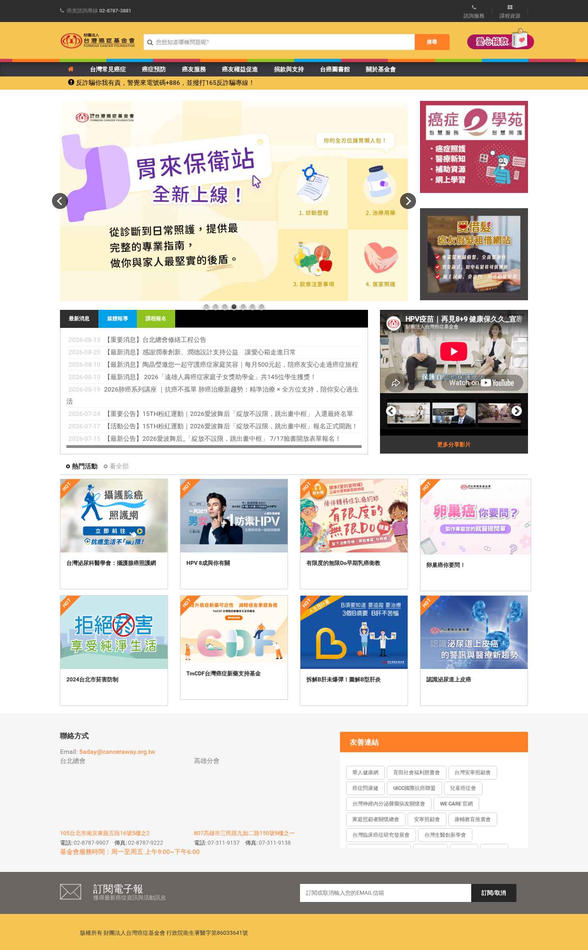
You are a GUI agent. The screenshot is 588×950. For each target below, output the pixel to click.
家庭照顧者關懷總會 (375, 819)
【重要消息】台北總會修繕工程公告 (155, 339)
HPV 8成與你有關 (208, 563)
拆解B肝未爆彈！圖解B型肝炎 (343, 679)
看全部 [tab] (119, 466)
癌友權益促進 (240, 69)
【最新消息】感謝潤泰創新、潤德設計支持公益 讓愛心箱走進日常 (200, 352)
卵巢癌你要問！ (446, 565)
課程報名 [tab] (156, 318)
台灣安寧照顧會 (472, 772)
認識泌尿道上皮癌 (448, 679)
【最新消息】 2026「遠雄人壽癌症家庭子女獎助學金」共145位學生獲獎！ (210, 377)
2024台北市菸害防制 (92, 679)
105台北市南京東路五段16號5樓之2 (105, 833)
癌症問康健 (365, 788)
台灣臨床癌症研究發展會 (381, 835)
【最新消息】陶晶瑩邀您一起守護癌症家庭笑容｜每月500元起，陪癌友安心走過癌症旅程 (231, 364)
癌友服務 (194, 69)
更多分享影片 (454, 444)
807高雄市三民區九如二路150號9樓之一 (244, 833)
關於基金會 (381, 69)
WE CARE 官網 (456, 804)
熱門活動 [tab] (85, 466)
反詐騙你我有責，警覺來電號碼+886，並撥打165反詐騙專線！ (164, 82)
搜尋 (432, 42)
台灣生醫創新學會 (445, 835)
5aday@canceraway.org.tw (117, 751)
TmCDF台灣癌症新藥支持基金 (223, 673)
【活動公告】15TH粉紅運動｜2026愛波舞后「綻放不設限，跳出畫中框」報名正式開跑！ (231, 426)
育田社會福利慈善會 (416, 772)
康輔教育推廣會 (472, 819)
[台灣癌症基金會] (98, 41)
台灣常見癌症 (108, 69)
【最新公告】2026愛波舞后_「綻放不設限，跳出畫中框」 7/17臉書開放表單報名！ (222, 438)
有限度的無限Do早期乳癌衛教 (343, 563)
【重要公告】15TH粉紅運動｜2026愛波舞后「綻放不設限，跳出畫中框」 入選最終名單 (228, 414)
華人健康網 (365, 772)
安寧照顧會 (427, 819)
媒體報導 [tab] (117, 318)
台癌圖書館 (335, 69)
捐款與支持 (289, 69)
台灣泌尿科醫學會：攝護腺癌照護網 (111, 563)
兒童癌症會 (463, 788)
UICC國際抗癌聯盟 (414, 788)
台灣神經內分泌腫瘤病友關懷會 (388, 804)
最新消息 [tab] (79, 318)
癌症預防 (154, 69)
